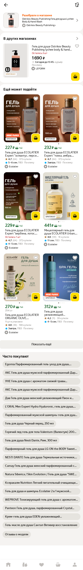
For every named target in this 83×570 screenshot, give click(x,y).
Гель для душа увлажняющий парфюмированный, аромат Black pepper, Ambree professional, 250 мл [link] (60, 313)
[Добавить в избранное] (77, 46)
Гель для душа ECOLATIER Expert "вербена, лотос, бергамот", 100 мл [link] (22, 232)
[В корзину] (75, 76)
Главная (8, 565)
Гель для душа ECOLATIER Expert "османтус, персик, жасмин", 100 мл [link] (22, 154)
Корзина (58, 565)
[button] (6, 4)
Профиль (74, 565)
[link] (41, 364)
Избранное (41, 565)
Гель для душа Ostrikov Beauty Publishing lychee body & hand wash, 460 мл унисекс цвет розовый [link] (51, 48)
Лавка (25, 565)
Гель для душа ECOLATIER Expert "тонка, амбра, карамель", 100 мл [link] (61, 154)
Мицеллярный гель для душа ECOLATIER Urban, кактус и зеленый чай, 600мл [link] (59, 232)
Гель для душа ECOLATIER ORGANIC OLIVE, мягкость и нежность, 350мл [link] (22, 316)
